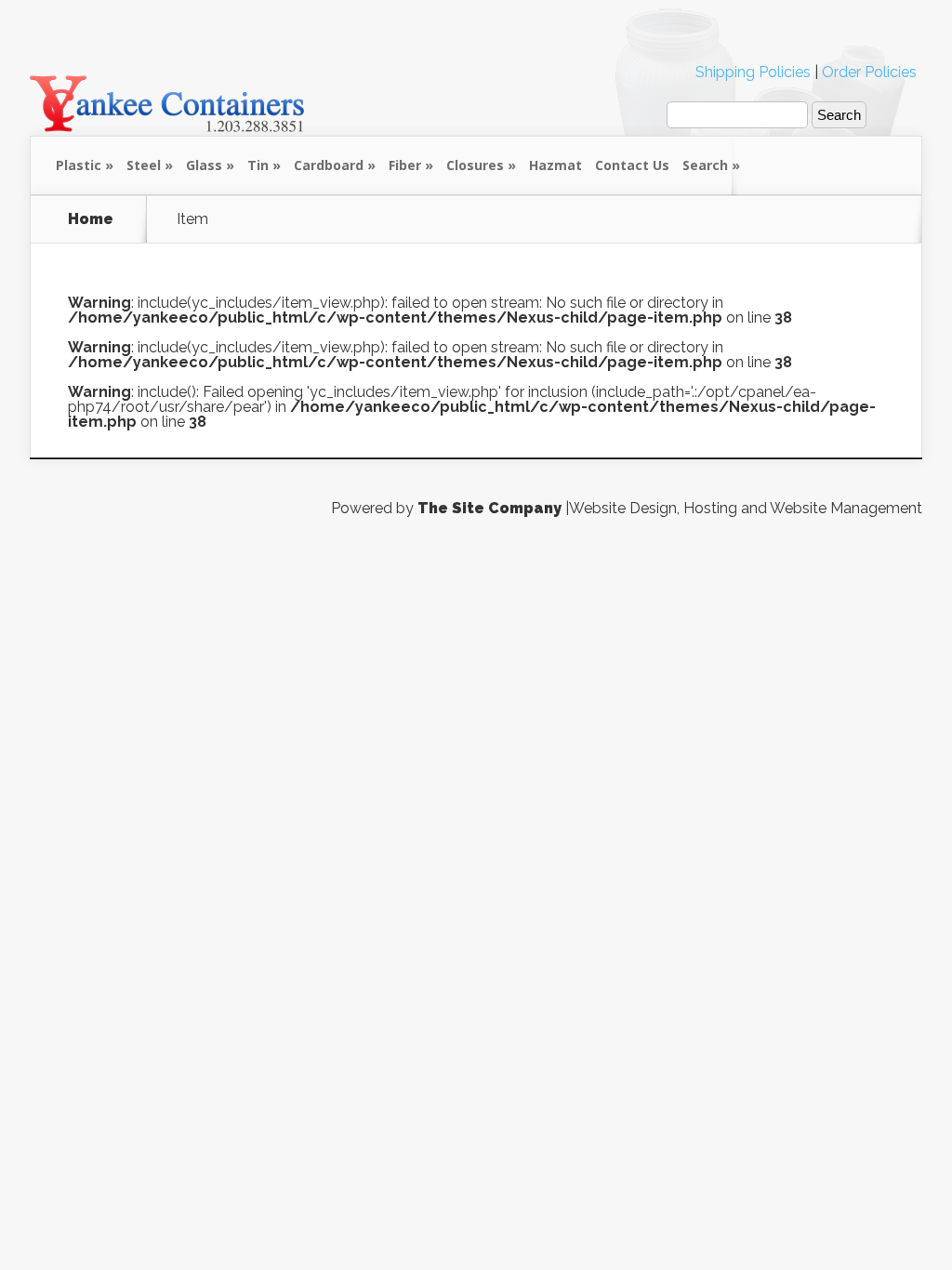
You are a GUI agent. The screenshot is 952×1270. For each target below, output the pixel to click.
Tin (258, 165)
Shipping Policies (753, 72)
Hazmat (555, 165)
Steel (143, 165)
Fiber (405, 165)
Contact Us (632, 165)
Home (90, 219)
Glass (204, 165)
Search (705, 165)
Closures (475, 165)
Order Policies (869, 72)
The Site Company (489, 508)
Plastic (78, 165)
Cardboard (329, 165)
